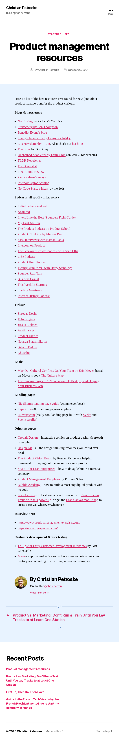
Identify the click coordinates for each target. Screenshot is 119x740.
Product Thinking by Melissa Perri (40, 234)
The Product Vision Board (35, 458)
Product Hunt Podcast (32, 262)
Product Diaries (28, 336)
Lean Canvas (26, 495)
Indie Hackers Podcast (32, 206)
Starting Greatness (30, 290)
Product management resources (28, 669)
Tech (67, 34)
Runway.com (26, 415)
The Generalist (27, 166)
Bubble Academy (29, 485)
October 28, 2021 (78, 69)
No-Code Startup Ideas (33, 188)
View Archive (39, 592)
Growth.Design (28, 437)
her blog (77, 144)
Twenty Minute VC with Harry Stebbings (45, 268)
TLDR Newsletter (29, 160)
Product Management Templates (39, 479)
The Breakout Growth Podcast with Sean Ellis (48, 251)
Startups (54, 34)
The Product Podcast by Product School (44, 229)
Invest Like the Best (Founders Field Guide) (47, 217)
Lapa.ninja (25, 409)
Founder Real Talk (30, 273)
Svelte (87, 415)
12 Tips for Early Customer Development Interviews (52, 546)
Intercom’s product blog (33, 183)
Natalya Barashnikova (32, 342)
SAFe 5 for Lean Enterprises (36, 469)
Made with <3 (54, 731)
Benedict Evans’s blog (32, 132)
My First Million (29, 223)
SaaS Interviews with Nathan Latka (41, 240)
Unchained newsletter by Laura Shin (42, 155)
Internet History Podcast (34, 296)
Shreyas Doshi (27, 314)
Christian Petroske (21, 8)
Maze (21, 556)
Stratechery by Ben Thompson (38, 127)
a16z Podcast (26, 257)
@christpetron (53, 586)
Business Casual (28, 279)
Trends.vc (24, 149)
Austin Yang (26, 330)
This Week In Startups (32, 285)
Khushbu (24, 353)
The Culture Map (52, 375)
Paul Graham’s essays (32, 177)
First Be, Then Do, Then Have (25, 692)
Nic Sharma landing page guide (38, 404)
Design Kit (25, 448)
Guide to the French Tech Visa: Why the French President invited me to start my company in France (32, 703)
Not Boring (25, 121)
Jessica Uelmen (27, 325)
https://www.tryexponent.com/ (38, 528)
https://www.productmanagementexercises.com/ (49, 523)
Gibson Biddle (27, 347)
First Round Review (31, 172)
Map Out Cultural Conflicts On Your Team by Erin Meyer (56, 371)
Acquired (24, 212)
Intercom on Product (31, 245)
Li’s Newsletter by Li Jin (34, 144)
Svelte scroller (27, 420)
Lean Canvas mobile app (82, 500)
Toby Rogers (26, 319)
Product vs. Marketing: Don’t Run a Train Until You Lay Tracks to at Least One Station (32, 680)
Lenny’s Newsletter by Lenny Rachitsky (44, 138)
